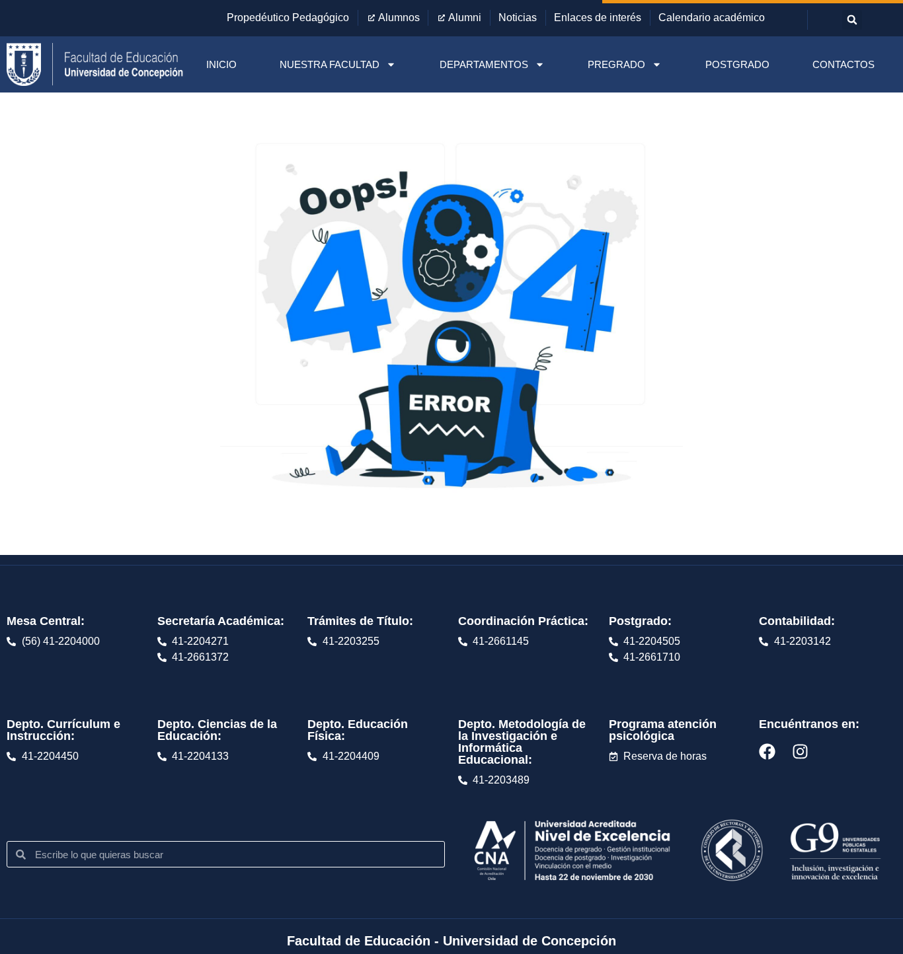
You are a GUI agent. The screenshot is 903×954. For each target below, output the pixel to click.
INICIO (221, 64)
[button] (852, 20)
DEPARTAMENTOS (484, 64)
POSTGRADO (737, 64)
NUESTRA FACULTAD (329, 64)
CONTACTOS (843, 64)
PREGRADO (616, 64)
